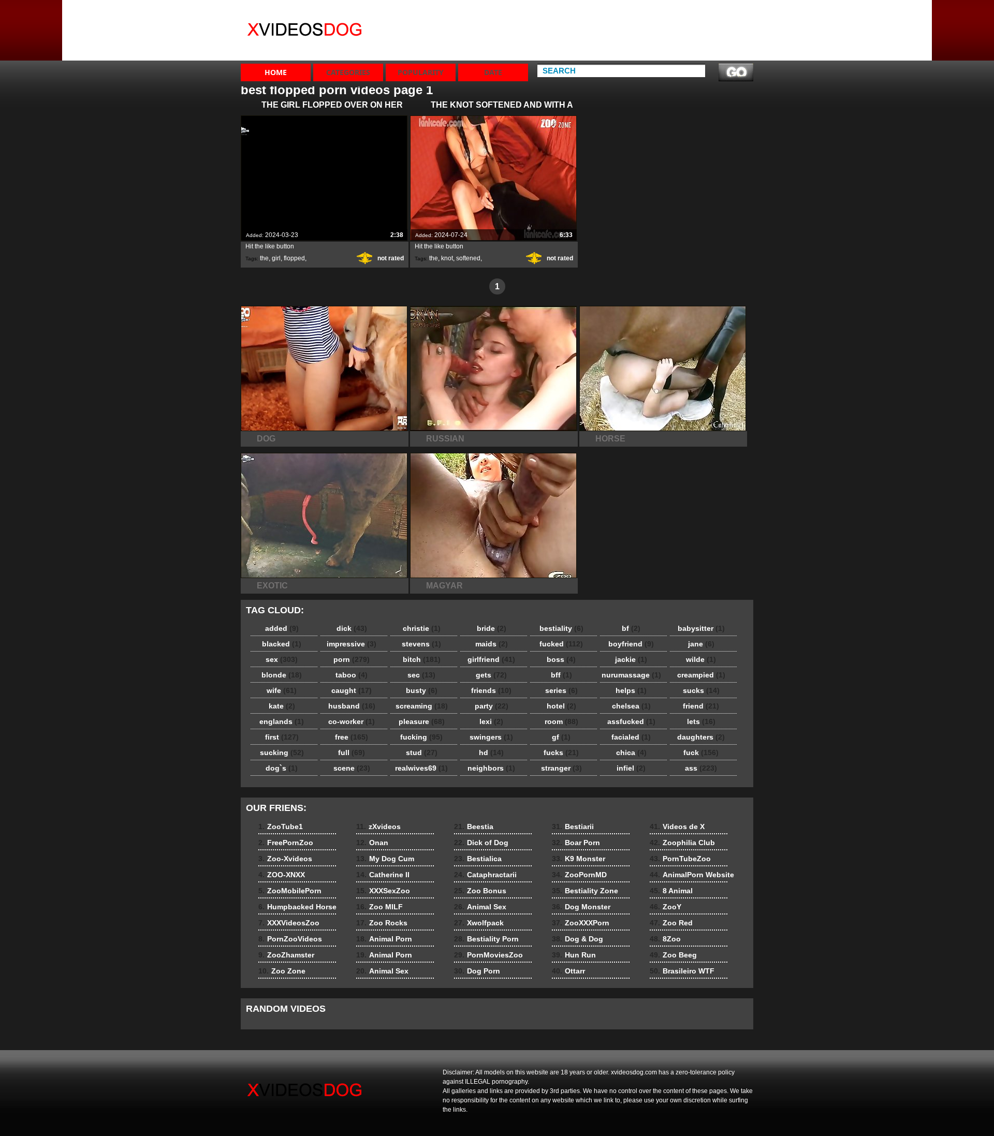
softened (468, 258)
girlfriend (491, 659)
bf (631, 628)
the (264, 258)
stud (421, 752)
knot (447, 258)
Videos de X (677, 826)
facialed (631, 737)
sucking (282, 752)
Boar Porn (576, 842)
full (351, 752)
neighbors (491, 768)
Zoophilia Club (682, 842)
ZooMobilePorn (724, 50)
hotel (561, 706)
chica (631, 752)
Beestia (473, 826)
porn (351, 659)
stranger (561, 768)
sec (421, 675)
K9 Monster (578, 858)
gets (491, 675)
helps (631, 690)
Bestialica (478, 858)
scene (351, 768)
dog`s (282, 768)
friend (701, 706)
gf (561, 737)
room (561, 721)
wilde (701, 659)
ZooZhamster (646, 50)
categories (348, 72)
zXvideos (564, 12)
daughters (701, 737)
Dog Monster (581, 907)
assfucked (631, 721)
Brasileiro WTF (682, 971)
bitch (422, 659)
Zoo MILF (379, 907)
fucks (561, 752)
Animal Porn (384, 939)
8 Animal (671, 891)
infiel (631, 768)
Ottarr (568, 971)
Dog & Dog (577, 939)
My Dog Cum (570, 31)
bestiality (561, 628)
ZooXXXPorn (580, 923)
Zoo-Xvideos (719, 31)
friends (491, 690)
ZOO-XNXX (716, 40)
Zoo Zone (640, 59)
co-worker (351, 721)
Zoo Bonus (480, 891)
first (282, 737)
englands (281, 721)
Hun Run (574, 955)
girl (276, 258)
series (561, 690)
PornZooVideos (650, 40)
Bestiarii (573, 826)
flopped (294, 258)
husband (351, 706)
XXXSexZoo (568, 50)
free (351, 737)
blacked (281, 644)
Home (276, 72)
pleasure (422, 721)
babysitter (701, 628)
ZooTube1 (715, 12)
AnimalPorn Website (692, 875)
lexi (491, 721)
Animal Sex (382, 971)
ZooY (665, 907)
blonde (281, 675)
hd (491, 752)
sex (282, 659)
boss (561, 659)
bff (561, 675)
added (282, 628)
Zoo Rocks (381, 923)
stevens (421, 644)
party (491, 706)
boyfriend (631, 644)
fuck (701, 752)
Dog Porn (477, 971)
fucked (561, 644)
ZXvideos (306, 32)
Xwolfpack (479, 923)
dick (352, 628)
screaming (422, 706)
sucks (701, 690)
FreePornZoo (720, 22)
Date (493, 72)
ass (701, 768)
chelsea (631, 706)
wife (282, 690)
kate (282, 706)
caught (351, 690)
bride (491, 628)
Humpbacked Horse (646, 17)
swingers (491, 737)
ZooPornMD (579, 875)
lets (701, 721)
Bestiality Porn (486, 939)
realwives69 (421, 768)
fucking (421, 737)
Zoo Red (671, 923)
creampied (701, 675)
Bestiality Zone (585, 891)
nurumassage (631, 675)
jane (701, 644)
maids (491, 644)
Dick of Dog (481, 842)
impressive (351, 644)
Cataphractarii (485, 875)
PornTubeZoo (680, 858)
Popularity (421, 72)
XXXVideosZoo (649, 31)
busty (421, 690)
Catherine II (568, 40)
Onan (557, 22)
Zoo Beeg (673, 955)
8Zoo (665, 939)
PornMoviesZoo (488, 955)
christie (422, 628)
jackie (631, 659)
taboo (351, 675)
